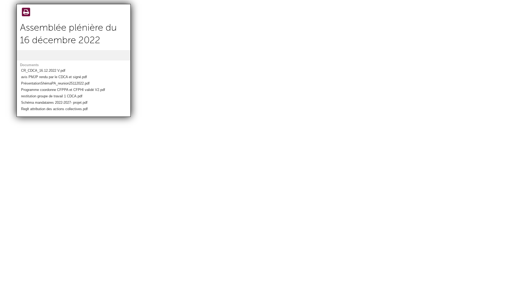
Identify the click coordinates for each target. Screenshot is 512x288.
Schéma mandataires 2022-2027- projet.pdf (54, 103)
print (25, 12)
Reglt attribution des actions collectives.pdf (54, 109)
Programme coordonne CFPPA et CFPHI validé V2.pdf (63, 90)
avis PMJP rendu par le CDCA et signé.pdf (54, 77)
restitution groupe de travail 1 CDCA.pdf (51, 96)
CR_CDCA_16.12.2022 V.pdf (43, 71)
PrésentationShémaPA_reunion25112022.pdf (55, 83)
